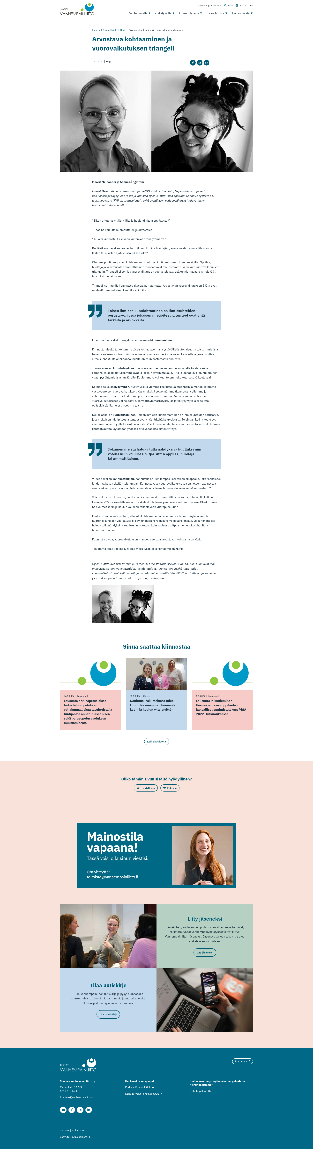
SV (246, 5)
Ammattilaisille (189, 13)
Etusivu (96, 30)
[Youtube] (63, 1110)
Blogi (123, 30)
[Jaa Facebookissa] (192, 62)
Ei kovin (172, 788)
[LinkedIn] (88, 1110)
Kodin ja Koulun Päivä (138, 1087)
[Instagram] (80, 1110)
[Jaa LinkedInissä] (199, 62)
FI (240, 5)
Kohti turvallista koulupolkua (142, 1093)
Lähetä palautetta (201, 1091)
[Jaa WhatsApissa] (206, 62)
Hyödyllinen (148, 788)
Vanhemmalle (138, 13)
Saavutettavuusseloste (73, 1136)
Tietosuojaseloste (70, 1130)
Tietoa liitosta (215, 13)
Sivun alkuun (240, 1061)
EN (251, 5)
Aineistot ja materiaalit (210, 5)
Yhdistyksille (163, 13)
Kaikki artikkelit (156, 741)
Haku (230, 5)
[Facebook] (71, 1110)
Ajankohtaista (240, 13)
